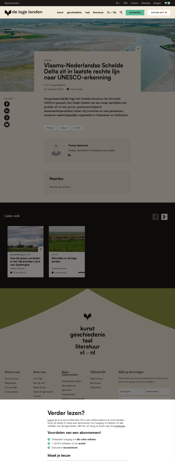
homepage (119, 426)
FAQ (126, 3)
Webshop (145, 3)
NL (117, 3)
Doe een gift (158, 12)
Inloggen (157, 3)
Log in (51, 419)
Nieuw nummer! (12, 3)
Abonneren (135, 12)
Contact (134, 3)
